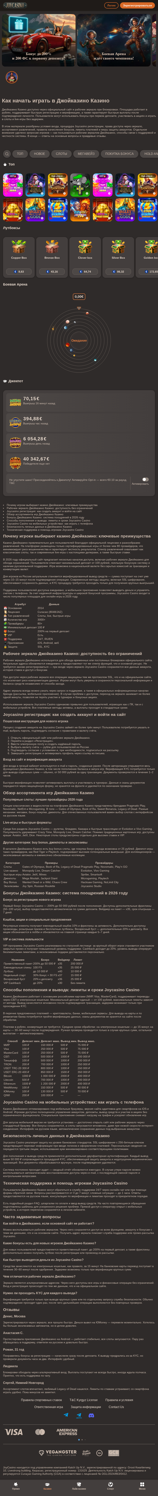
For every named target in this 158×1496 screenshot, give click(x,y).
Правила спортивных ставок (41, 1400)
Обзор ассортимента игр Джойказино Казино (35, 514)
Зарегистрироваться (137, 5)
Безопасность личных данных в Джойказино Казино (39, 526)
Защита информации (86, 1407)
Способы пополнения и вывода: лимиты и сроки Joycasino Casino (48, 520)
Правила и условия (119, 1400)
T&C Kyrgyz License (84, 1400)
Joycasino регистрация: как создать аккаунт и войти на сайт (44, 511)
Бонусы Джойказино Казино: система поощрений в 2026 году (45, 517)
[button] (79, 153)
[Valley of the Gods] (35, 209)
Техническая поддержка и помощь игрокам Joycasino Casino (45, 529)
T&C (12, 482)
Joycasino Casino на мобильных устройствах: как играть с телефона (50, 523)
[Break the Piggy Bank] (13, 209)
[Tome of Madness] (35, 185)
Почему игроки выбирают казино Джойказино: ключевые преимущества (52, 505)
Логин (111, 5)
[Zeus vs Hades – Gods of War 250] (80, 209)
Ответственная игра (48, 1407)
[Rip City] (80, 185)
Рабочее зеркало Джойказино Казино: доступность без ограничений (50, 508)
